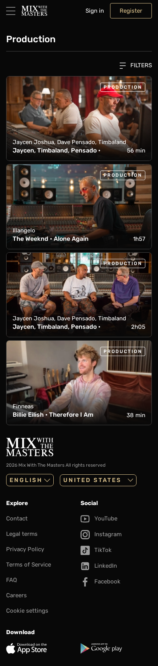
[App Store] (41, 648)
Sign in (95, 10)
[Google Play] (116, 648)
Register (131, 10)
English (26, 480)
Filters (140, 65)
